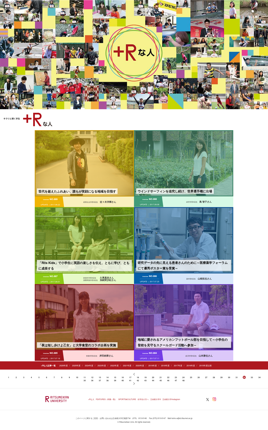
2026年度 (63, 365)
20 (153, 377)
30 (229, 377)
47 (176, 380)
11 (85, 377)
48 (183, 380)
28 (214, 377)
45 (161, 380)
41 (130, 380)
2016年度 (191, 365)
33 (252, 377)
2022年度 (114, 365)
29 (221, 377)
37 (100, 380)
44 (153, 380)
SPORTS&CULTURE (127, 399)
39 (115, 380)
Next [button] (262, 56)
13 (100, 377)
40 (123, 380)
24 (183, 377)
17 (130, 377)
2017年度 (178, 365)
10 (77, 377)
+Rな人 (91, 399)
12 (92, 377)
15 (115, 377)
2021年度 (127, 365)
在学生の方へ (143, 399)
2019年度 (152, 365)
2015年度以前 (205, 365)
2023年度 (102, 365)
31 (237, 377)
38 (107, 380)
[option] (134, 54)
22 (168, 377)
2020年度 (140, 365)
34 (259, 377)
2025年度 (76, 365)
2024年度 (89, 365)
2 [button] (256, 105)
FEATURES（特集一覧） (106, 399)
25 (191, 377)
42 (138, 380)
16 (123, 377)
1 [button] (250, 105)
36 (92, 380)
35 (85, 380)
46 (168, 380)
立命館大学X (155, 399)
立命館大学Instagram (171, 399)
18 (138, 377)
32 (244, 377)
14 (107, 377)
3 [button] (263, 105)
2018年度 (165, 365)
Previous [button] (5, 56)
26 (199, 377)
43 (145, 380)
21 (161, 377)
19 (145, 377)
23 (176, 377)
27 (206, 377)
